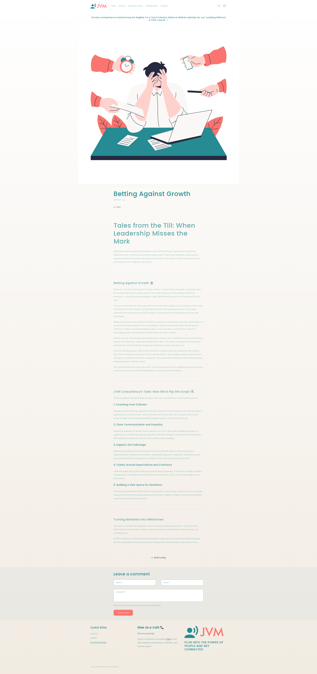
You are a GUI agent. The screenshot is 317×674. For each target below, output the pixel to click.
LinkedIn (93, 638)
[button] (219, 6)
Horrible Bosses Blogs (98, 642)
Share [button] (118, 207)
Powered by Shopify (112, 666)
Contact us (94, 633)
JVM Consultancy (101, 666)
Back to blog (160, 558)
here (168, 639)
